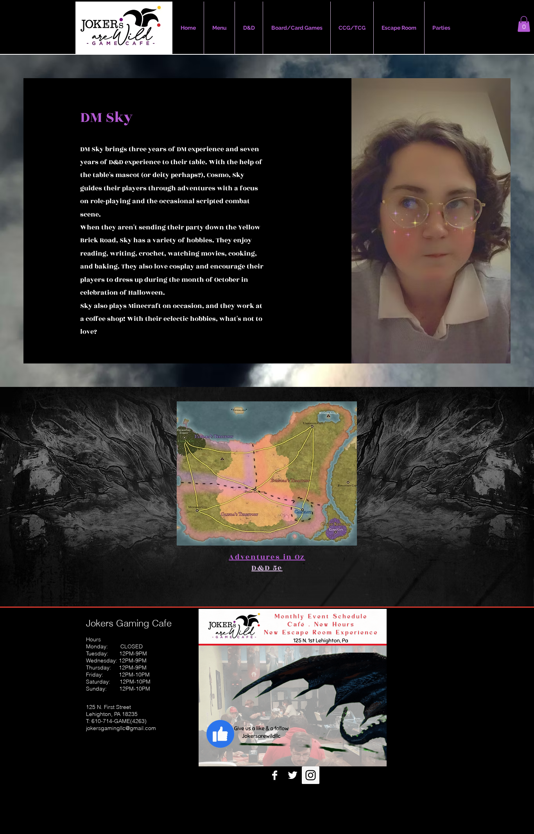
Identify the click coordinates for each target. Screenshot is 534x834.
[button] (523, 24)
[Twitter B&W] (292, 775)
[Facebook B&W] (274, 775)
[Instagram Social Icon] (310, 775)
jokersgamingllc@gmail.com (121, 728)
